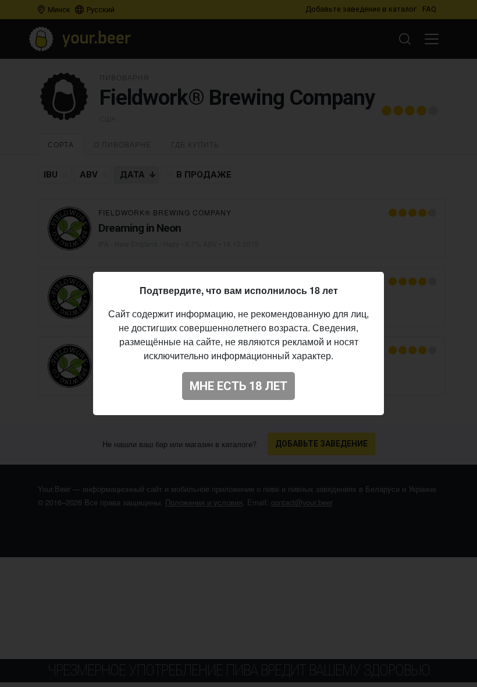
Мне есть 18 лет (238, 386)
